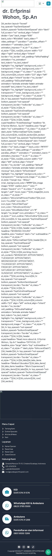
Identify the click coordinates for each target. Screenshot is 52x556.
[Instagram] (24, 547)
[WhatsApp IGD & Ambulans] (7, 505)
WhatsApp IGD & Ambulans (29, 503)
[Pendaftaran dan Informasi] (7, 532)
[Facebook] (19, 547)
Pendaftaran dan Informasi (29, 530)
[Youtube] (28, 547)
